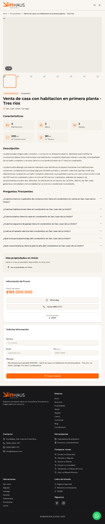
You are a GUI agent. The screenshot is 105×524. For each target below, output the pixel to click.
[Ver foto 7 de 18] (89, 81)
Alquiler (58, 413)
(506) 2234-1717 (13, 443)
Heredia (6, 495)
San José (7, 484)
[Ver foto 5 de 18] (63, 81)
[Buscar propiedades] (94, 5)
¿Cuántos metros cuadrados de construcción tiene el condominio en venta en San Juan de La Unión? (49, 200)
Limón (5, 506)
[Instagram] (63, 503)
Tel (56, 349)
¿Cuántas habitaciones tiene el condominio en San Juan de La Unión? (37, 209)
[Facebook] (57, 503)
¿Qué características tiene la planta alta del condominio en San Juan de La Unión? (43, 245)
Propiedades (15, 13)
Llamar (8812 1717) (54, 307)
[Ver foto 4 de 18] (50, 81)
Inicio (5, 13)
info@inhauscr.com (14, 451)
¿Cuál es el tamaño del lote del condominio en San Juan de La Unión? (37, 231)
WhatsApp (54, 300)
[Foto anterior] (7, 45)
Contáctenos (60, 427)
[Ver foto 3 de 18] (36, 81)
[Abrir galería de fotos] (52, 45)
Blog (56, 423)
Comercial (59, 420)
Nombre (10, 339)
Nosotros (58, 402)
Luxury (57, 416)
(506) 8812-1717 (12, 447)
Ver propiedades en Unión (21, 267)
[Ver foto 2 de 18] (23, 81)
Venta (57, 409)
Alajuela (6, 488)
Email (9, 349)
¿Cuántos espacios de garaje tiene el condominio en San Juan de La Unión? (40, 224)
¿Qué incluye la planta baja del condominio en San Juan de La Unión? (37, 238)
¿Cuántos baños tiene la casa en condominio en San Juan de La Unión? (38, 216)
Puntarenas (8, 502)
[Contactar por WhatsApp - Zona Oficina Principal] (97, 516)
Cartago (25, 108)
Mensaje (10, 359)
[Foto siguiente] (98, 45)
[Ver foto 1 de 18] (10, 81)
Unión (17, 108)
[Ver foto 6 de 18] (76, 81)
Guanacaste (8, 498)
